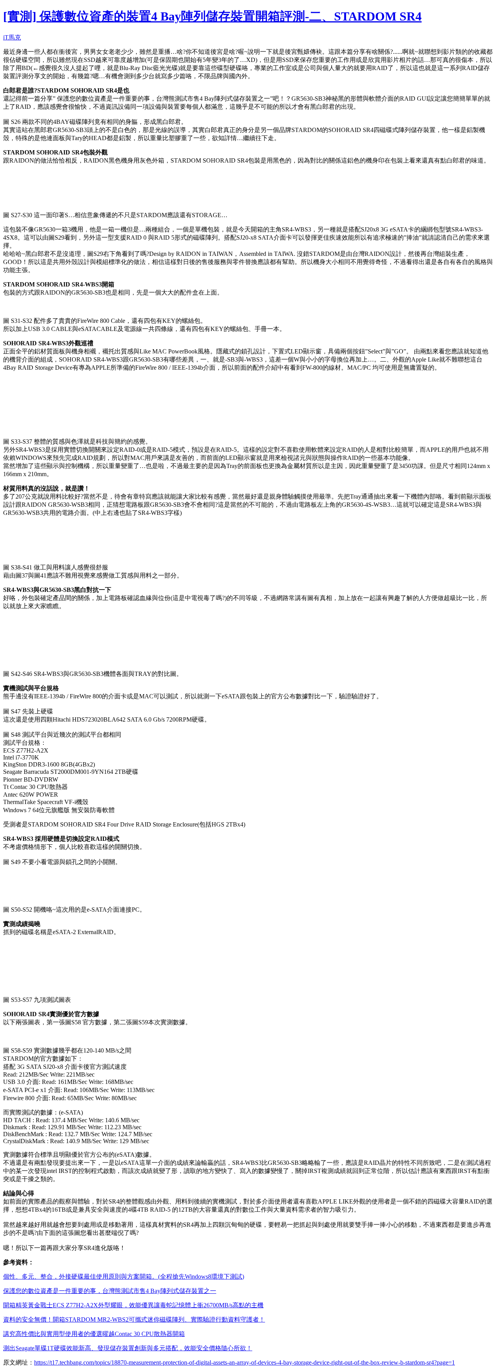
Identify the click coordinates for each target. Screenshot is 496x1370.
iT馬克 (12, 37)
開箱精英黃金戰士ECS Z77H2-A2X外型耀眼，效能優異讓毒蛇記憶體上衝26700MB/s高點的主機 (133, 1305)
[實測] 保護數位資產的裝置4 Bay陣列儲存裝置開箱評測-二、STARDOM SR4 (212, 16)
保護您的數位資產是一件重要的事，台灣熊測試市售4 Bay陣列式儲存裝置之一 (109, 1291)
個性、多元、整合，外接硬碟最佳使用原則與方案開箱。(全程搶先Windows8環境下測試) (123, 1276)
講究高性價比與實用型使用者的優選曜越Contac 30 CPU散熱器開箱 (94, 1334)
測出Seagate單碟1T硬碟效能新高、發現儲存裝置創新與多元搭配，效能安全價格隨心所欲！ (127, 1348)
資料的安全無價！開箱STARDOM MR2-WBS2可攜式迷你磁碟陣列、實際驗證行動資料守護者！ (134, 1319)
